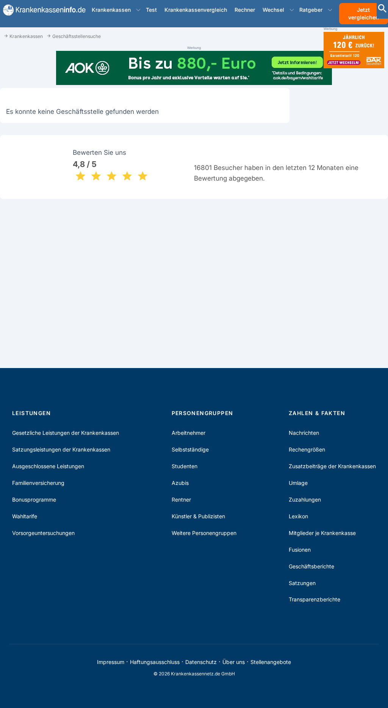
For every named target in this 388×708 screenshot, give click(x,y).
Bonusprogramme (34, 499)
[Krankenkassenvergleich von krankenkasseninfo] (41, 10)
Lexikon (298, 516)
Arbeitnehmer (188, 433)
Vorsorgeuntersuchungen (43, 533)
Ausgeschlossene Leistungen (48, 466)
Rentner (181, 499)
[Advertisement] (354, 193)
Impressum (110, 662)
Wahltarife (24, 516)
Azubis (180, 483)
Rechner (245, 9)
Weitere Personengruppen (204, 533)
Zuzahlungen (305, 499)
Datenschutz (201, 662)
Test (151, 9)
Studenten (184, 466)
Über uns (233, 662)
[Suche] (382, 9)
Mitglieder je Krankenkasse (322, 533)
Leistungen (31, 413)
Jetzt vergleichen (363, 13)
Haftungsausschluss (155, 662)
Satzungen (302, 583)
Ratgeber (310, 9)
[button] (138, 10)
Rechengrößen (307, 449)
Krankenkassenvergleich (195, 9)
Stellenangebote (270, 662)
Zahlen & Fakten (317, 413)
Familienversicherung (38, 483)
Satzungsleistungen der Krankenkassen (61, 449)
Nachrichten (304, 433)
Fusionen (300, 549)
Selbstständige (190, 449)
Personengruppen (202, 413)
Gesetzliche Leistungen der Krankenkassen (65, 433)
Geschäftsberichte (311, 566)
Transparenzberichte (314, 599)
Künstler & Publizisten (198, 516)
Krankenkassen (111, 9)
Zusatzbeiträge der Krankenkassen (332, 466)
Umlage (298, 483)
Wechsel (273, 9)
